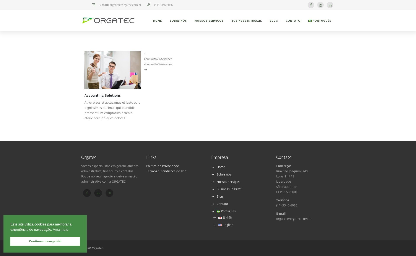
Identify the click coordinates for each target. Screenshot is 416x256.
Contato (293, 21)
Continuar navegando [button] (45, 241)
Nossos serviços (209, 21)
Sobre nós (178, 21)
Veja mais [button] (60, 229)
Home (157, 21)
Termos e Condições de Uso (166, 171)
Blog (274, 21)
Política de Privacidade (162, 166)
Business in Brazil (246, 21)
